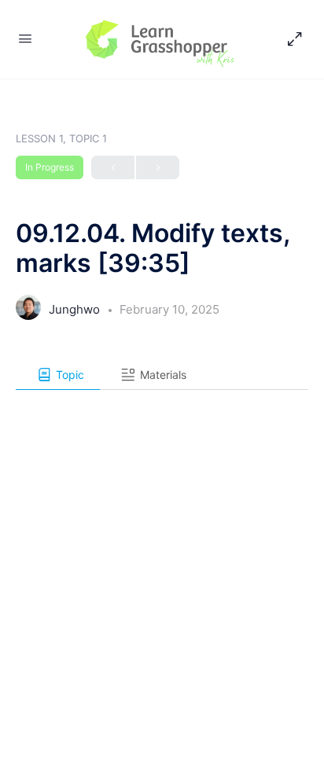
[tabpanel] (162, 401)
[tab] (58, 375)
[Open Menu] (25, 38)
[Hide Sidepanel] (291, 39)
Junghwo (76, 309)
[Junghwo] (28, 311)
